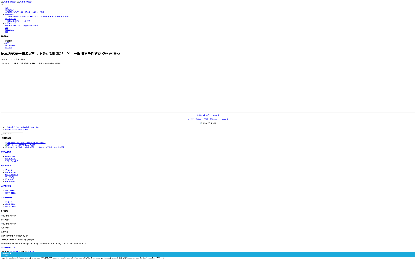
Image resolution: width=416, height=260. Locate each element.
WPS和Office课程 (11, 161)
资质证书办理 (10, 207)
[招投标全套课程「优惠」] (15, 143)
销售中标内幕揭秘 (28, 145)
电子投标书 (9, 177)
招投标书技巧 (10, 45)
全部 (7, 12)
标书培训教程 (6, 152)
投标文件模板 (10, 193)
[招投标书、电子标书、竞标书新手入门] (21, 147)
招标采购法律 (10, 181)
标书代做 (8, 202)
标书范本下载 (6, 186)
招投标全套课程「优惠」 (36, 143)
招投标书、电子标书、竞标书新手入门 (51, 147)
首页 (7, 8)
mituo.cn (31, 251)
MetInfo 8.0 (14, 251)
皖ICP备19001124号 (8, 247)
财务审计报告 (10, 204)
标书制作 (8, 48)
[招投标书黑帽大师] (208, 2)
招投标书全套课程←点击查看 (208, 115)
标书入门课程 (10, 156)
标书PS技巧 (9, 179)
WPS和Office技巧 (11, 175)
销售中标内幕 (10, 159)
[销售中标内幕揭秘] (13, 145)
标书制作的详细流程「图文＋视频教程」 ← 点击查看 (208, 119)
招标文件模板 (10, 191)
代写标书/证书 (6, 197)
